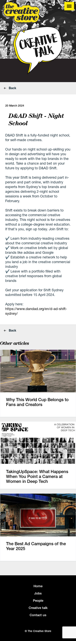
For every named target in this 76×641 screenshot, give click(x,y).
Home (38, 586)
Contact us (38, 615)
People (38, 600)
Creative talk (38, 608)
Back (12, 88)
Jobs (38, 593)
